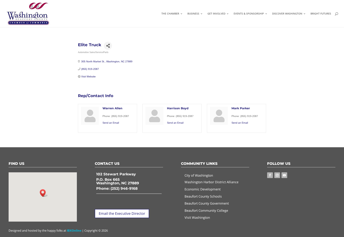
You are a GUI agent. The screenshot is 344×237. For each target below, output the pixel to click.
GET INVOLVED (216, 13)
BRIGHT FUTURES (320, 13)
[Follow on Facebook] (270, 175)
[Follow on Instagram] (277, 175)
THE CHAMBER (170, 13)
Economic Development (203, 189)
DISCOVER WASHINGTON (287, 13)
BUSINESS (193, 13)
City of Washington (199, 175)
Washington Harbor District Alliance (211, 182)
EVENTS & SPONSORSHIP (249, 13)
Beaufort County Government (207, 203)
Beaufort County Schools (203, 196)
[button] (44, 193)
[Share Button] (108, 46)
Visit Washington (197, 217)
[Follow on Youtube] (284, 175)
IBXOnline (74, 231)
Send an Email (110, 122)
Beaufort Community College (206, 210)
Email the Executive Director (122, 213)
